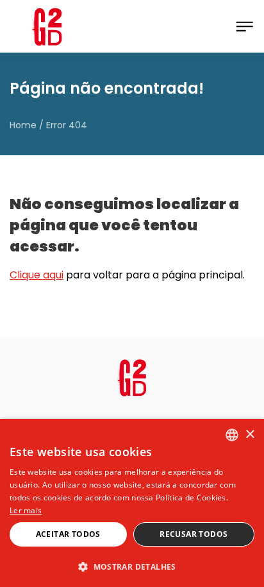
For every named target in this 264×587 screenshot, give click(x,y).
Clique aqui (36, 275)
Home (23, 125)
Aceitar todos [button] (68, 534)
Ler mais (26, 510)
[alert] (132, 503)
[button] (132, 566)
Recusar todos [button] (193, 534)
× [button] (249, 434)
